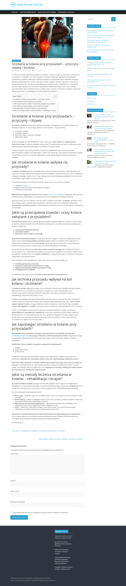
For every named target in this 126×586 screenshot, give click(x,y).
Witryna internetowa (17, 502)
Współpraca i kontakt (66, 12)
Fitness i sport (16, 60)
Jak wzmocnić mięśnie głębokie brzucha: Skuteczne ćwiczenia (63, 544)
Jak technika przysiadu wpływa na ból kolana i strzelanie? (31, 106)
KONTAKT (15, 12)
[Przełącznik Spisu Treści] (54, 96)
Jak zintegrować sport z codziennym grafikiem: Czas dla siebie (103, 140)
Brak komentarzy (38, 70)
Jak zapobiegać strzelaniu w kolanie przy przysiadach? (30, 108)
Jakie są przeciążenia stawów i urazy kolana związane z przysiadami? (35, 104)
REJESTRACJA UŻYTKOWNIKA (47, 12)
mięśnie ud (26, 186)
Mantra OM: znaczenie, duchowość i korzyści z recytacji (62, 551)
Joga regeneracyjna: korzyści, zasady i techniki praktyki (61, 439)
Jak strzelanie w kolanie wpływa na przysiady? (28, 101)
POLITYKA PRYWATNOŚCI (28, 12)
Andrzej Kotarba (26, 70)
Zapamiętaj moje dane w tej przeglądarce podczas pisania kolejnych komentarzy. (40, 512)
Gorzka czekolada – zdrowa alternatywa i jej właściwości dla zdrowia (103, 117)
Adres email (15, 491)
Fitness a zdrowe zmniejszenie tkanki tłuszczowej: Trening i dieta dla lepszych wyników (104, 151)
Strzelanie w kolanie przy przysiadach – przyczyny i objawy (32, 99)
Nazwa (13, 481)
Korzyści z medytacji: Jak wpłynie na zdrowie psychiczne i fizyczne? (37, 431)
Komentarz (14, 454)
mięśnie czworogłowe (56, 194)
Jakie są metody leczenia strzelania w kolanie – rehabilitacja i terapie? (35, 110)
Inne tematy (90, 101)
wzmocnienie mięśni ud (20, 336)
